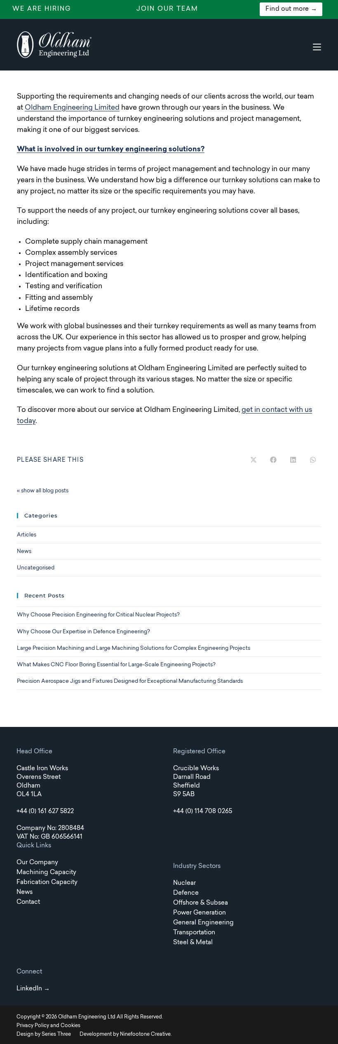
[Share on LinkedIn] (293, 460)
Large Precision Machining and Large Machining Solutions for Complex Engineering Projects (133, 648)
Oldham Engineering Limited (72, 107)
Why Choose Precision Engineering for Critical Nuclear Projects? (98, 615)
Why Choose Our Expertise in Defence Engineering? (83, 632)
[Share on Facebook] (273, 460)
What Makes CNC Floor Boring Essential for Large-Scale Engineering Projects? (116, 665)
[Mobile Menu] (317, 47)
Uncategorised (35, 568)
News (24, 551)
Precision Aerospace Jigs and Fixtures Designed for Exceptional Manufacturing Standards (130, 681)
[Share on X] (253, 460)
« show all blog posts (42, 491)
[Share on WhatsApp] (313, 460)
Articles (26, 535)
